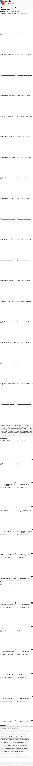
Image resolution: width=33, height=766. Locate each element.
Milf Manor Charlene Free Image (8, 554)
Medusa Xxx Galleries (24, 721)
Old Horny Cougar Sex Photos (22, 745)
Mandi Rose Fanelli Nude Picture (8, 604)
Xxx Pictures (3, 728)
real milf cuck (25, 428)
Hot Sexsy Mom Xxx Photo (8, 531)
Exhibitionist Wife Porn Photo (24, 461)
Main (3, 7)
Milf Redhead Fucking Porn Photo (20, 742)
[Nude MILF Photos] (16, 2)
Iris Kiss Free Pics (25, 651)
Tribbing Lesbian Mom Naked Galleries (8, 485)
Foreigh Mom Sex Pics (25, 484)
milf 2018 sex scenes (9, 431)
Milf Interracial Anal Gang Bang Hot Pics (9, 731)
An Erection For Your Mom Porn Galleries (25, 555)
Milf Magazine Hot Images (22, 748)
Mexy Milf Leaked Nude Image (17, 751)
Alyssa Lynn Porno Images (8, 628)
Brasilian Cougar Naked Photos (7, 757)
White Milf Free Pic (5, 751)
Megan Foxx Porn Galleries (25, 628)
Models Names (6, 9)
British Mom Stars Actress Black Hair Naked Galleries (24, 532)
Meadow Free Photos (24, 698)
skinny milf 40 (14, 428)
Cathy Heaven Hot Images (8, 721)
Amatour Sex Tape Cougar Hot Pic (8, 578)
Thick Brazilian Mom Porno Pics (25, 578)
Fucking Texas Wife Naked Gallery (8, 748)
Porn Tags (11, 7)
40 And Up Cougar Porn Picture (7, 736)
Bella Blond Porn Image (25, 604)
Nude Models (20, 7)
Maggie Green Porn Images (8, 651)
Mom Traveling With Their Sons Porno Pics (10, 754)
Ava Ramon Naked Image (24, 674)
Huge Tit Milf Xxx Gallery (6, 742)
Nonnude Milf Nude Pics (24, 731)
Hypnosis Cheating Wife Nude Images (24, 508)
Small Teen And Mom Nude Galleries (8, 508)
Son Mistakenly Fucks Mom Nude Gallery (9, 739)
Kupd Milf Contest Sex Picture (8, 461)
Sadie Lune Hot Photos (8, 698)
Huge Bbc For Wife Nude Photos (8, 745)
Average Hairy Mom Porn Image (22, 757)
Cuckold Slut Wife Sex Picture (18, 733)
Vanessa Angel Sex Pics (8, 674)
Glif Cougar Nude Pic (20, 736)
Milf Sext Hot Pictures (24, 739)
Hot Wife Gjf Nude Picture (13, 728)
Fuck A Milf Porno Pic (5, 733)
